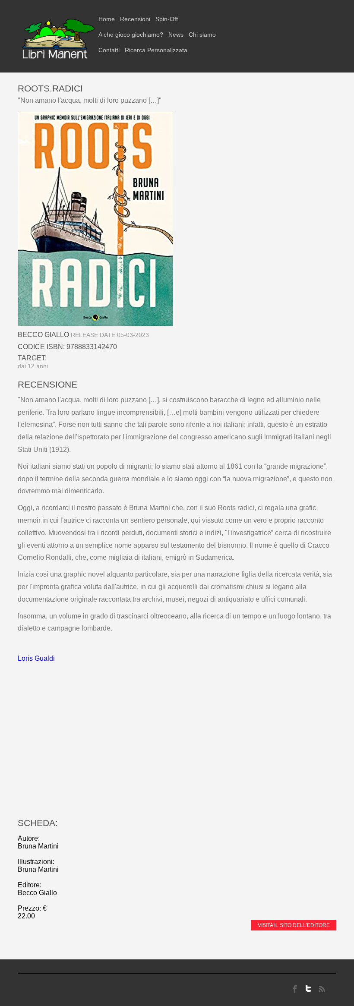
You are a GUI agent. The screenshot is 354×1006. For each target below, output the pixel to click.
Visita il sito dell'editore (294, 925)
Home (106, 19)
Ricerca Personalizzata (156, 50)
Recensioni (135, 19)
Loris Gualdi (36, 658)
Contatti (109, 50)
